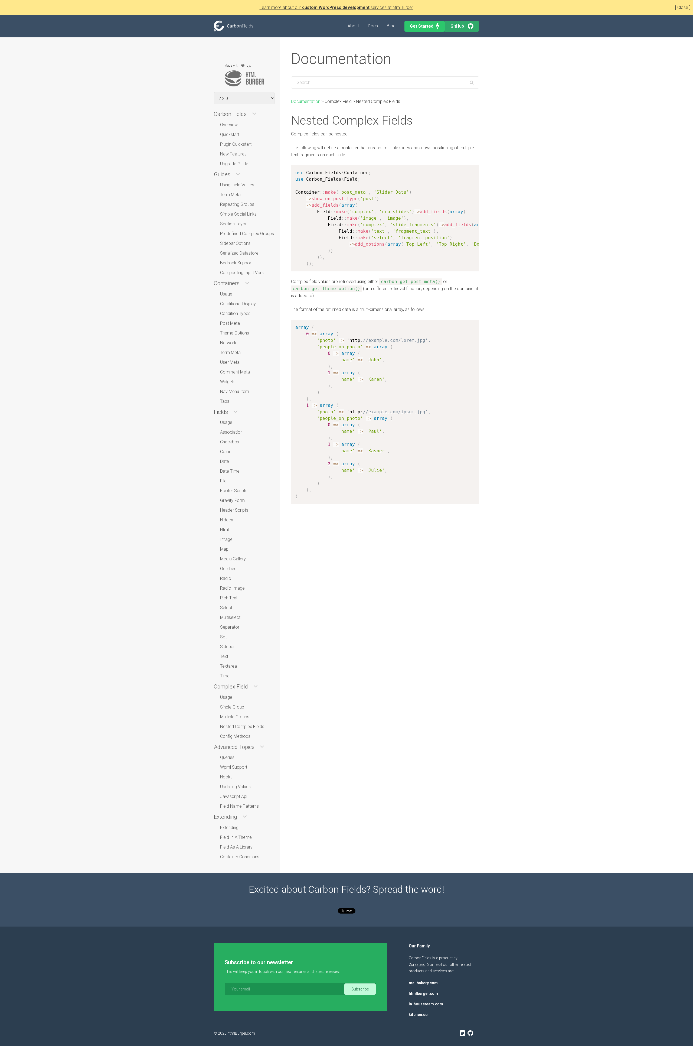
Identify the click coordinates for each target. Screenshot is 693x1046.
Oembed (228, 568)
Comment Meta (235, 372)
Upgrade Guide (234, 163)
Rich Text (228, 597)
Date (224, 461)
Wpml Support (233, 767)
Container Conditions (239, 856)
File (223, 480)
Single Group (232, 707)
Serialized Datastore (239, 253)
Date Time (230, 471)
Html (224, 529)
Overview (229, 124)
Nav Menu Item (234, 391)
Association (231, 432)
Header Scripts (234, 510)
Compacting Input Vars (242, 272)
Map (224, 549)
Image (226, 539)
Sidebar (227, 646)
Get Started (421, 26)
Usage (226, 294)
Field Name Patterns (239, 806)
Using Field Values (237, 184)
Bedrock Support (236, 262)
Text (224, 656)
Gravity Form (232, 500)
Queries (227, 757)
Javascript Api (233, 796)
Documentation (305, 101)
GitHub (457, 26)
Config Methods (235, 736)
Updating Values (235, 786)
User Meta (230, 362)
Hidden (226, 519)
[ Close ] (682, 7)
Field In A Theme (236, 837)
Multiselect (230, 617)
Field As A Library (236, 847)
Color (225, 451)
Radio (225, 578)
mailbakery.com (423, 983)
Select (226, 607)
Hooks (226, 776)
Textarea (228, 666)
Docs (373, 25)
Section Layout (234, 223)
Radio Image (232, 588)
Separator (229, 627)
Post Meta (230, 323)
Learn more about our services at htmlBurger (336, 7)
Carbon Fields (233, 26)
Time (225, 675)
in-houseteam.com (426, 1004)
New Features (233, 154)
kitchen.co (418, 1014)
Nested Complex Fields (242, 726)
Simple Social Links (238, 214)
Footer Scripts (233, 490)
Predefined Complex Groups (247, 233)
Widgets (228, 381)
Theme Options (234, 333)
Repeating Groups (237, 204)
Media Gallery (233, 558)
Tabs (224, 401)
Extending (229, 827)
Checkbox (229, 441)
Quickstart (229, 134)
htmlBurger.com (241, 1033)
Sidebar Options (235, 243)
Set (223, 636)
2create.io (417, 964)
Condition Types (235, 313)
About (353, 25)
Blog (391, 25)
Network (228, 342)
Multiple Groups (234, 716)
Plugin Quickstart (235, 144)
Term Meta (230, 194)
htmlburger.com (423, 993)
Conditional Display (238, 303)
